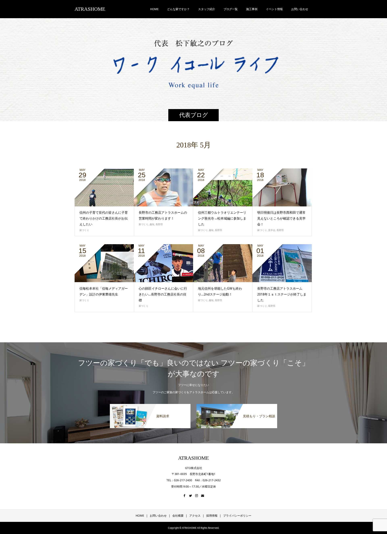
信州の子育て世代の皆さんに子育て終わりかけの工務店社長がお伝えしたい (103, 218)
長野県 (159, 224)
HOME (154, 9)
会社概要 (178, 515)
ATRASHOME (90, 9)
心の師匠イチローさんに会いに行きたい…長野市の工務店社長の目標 (163, 294)
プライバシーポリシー (237, 515)
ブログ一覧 (231, 9)
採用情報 (211, 515)
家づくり (84, 230)
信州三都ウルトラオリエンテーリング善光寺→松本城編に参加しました (222, 218)
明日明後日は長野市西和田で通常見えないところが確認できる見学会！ (281, 218)
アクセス (195, 515)
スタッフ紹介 (206, 9)
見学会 (271, 230)
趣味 (152, 224)
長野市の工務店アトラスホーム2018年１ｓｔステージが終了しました (281, 294)
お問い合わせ (158, 515)
